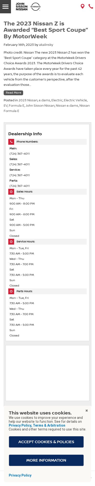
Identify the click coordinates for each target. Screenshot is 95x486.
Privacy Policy (20, 475)
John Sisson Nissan (40, 106)
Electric (57, 100)
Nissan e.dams (67, 106)
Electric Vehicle (75, 100)
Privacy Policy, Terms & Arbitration (37, 425)
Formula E (16, 106)
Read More (13, 93)
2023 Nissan (28, 100)
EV (6, 106)
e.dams (44, 100)
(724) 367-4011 (20, 154)
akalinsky (46, 45)
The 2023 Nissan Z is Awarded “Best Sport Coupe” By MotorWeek (46, 30)
